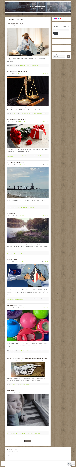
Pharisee (27, 384)
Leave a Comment (45, 25)
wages (43, 113)
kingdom (46, 298)
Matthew (25, 207)
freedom (32, 298)
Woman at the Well (10, 352)
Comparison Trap (31, 155)
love (43, 155)
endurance (44, 431)
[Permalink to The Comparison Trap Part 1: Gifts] (28, 135)
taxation (19, 299)
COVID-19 (37, 431)
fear (47, 431)
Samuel (16, 299)
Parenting (37, 350)
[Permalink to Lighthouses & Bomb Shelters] (28, 182)
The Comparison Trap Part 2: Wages (17, 71)
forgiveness (22, 384)
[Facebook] (54, 18)
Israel (40, 298)
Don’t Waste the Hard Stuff (15, 24)
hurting (29, 65)
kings (8, 299)
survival (32, 207)
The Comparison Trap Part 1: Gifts (16, 119)
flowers (36, 155)
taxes (22, 299)
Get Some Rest (11, 213)
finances (31, 113)
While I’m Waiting (11, 390)
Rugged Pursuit (38, 6)
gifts (39, 155)
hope (13, 207)
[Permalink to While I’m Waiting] (28, 410)
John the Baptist (33, 65)
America (21, 298)
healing (26, 65)
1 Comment (46, 164)
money (38, 113)
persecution (12, 433)
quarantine (19, 433)
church (29, 431)
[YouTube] (60, 18)
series (12, 156)
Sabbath (13, 253)
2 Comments (46, 261)
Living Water (33, 350)
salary (41, 113)
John (28, 350)
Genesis (21, 65)
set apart (29, 207)
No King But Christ (12, 259)
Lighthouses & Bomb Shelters (15, 162)
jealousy (35, 113)
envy (29, 113)
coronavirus (33, 431)
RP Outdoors (18, 252)
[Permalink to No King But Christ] (28, 275)
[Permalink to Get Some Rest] (28, 230)
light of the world (17, 207)
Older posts (28, 441)
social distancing (29, 433)
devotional (32, 252)
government (37, 298)
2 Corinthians (22, 431)
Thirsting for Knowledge (14, 305)
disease (40, 431)
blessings (21, 113)
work (46, 113)
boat (25, 252)
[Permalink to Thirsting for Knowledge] (28, 325)
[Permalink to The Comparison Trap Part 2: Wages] (28, 91)
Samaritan (41, 350)
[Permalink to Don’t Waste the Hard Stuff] (28, 42)
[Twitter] (58, 18)
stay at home (35, 433)
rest (46, 252)
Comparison (26, 113)
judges (43, 298)
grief (24, 65)
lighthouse (22, 207)
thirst (44, 350)
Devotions (14, 65)
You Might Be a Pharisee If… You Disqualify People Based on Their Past (27, 358)
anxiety (26, 431)
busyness (28, 252)
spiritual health (18, 253)
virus (39, 433)
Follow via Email (55, 23)
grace (41, 155)
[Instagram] (56, 18)
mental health (42, 252)
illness (8, 433)
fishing (36, 252)
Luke (25, 384)
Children (21, 350)
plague (15, 433)
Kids (30, 350)
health (39, 252)
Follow (55, 33)
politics (13, 299)
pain (37, 65)
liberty (11, 299)
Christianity (25, 298)
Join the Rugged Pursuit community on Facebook (60, 46)
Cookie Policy (21, 463)
